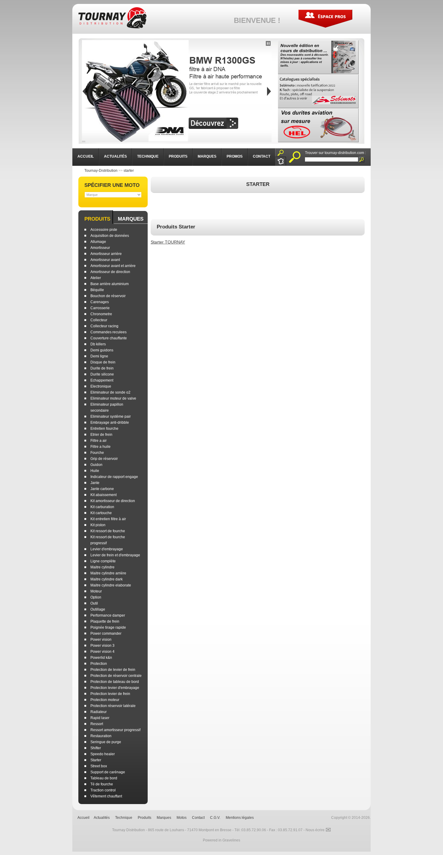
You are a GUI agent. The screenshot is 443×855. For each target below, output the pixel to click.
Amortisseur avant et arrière (113, 266)
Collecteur (98, 320)
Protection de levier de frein (112, 670)
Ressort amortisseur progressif (115, 730)
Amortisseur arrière (106, 254)
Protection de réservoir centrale (116, 676)
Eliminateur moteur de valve (113, 398)
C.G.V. (215, 818)
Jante (94, 483)
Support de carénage (107, 772)
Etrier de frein (101, 434)
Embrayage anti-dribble (109, 422)
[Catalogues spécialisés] (318, 91)
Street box (98, 766)
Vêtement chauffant (106, 796)
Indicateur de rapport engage (114, 477)
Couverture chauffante (108, 338)
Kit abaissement (103, 495)
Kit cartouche (101, 513)
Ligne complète (103, 561)
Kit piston (97, 525)
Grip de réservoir (104, 459)
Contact (198, 818)
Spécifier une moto (112, 185)
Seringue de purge (105, 742)
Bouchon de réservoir (108, 296)
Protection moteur (104, 700)
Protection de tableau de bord (114, 682)
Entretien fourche (104, 428)
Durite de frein (102, 368)
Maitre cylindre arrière (108, 573)
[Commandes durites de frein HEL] (318, 125)
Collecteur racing (104, 326)
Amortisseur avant (105, 260)
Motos (182, 818)
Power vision (101, 639)
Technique (123, 818)
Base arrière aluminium (109, 284)
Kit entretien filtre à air (108, 519)
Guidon (96, 465)
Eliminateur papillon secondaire (106, 407)
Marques (130, 219)
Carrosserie (100, 308)
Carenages (99, 302)
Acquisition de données (109, 236)
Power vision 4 (102, 651)
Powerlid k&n (101, 657)
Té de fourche (101, 784)
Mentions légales (240, 818)
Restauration (101, 736)
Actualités (102, 818)
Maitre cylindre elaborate (110, 585)
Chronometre (101, 314)
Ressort (96, 724)
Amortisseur (100, 248)
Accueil (83, 818)
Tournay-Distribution (101, 170)
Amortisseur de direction (110, 272)
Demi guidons (101, 350)
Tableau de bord (103, 778)
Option (95, 597)
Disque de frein (102, 362)
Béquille (97, 290)
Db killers (98, 344)
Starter (95, 760)
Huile (94, 471)
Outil (94, 603)
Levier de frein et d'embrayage (115, 555)
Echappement (101, 380)
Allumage (98, 242)
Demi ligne (99, 356)
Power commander (105, 633)
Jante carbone (102, 489)
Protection (98, 664)
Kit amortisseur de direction (112, 501)
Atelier (95, 278)
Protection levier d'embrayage (114, 688)
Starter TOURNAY (168, 242)
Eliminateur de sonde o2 (110, 392)
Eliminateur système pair (110, 416)
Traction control (103, 790)
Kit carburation (102, 507)
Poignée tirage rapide (108, 627)
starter (129, 170)
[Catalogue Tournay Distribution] (318, 57)
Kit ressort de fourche (107, 531)
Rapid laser (99, 718)
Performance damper (107, 615)
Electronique (100, 386)
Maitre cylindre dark (106, 579)
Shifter (95, 748)
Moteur (96, 591)
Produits (97, 219)
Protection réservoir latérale (113, 706)
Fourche (97, 453)
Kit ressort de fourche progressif (107, 540)
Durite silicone (102, 374)
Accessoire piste (103, 230)
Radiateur (98, 712)
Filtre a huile (100, 447)
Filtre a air (98, 441)
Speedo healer (102, 754)
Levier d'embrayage (106, 549)
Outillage (97, 609)
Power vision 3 (102, 645)
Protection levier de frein (110, 694)
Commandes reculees (108, 332)
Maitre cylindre (102, 567)
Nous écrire (318, 830)
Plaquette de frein (104, 621)
